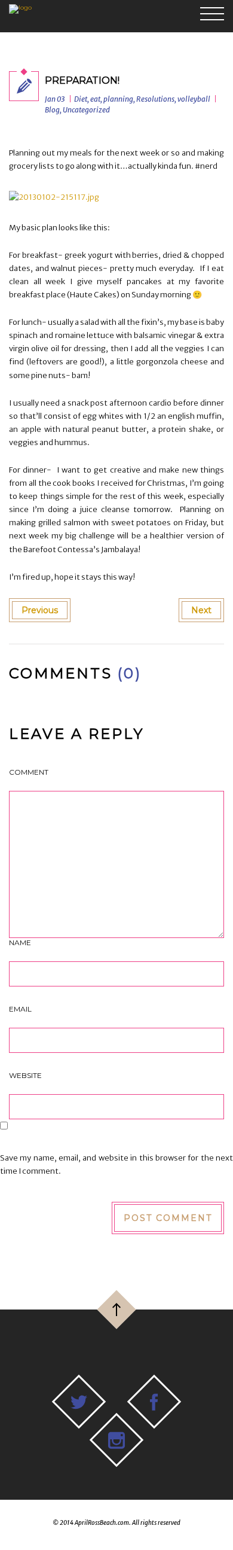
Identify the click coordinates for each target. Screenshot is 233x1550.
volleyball (193, 99)
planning (118, 99)
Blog (52, 109)
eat (95, 99)
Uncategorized (86, 109)
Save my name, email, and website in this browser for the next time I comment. (116, 1164)
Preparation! (82, 80)
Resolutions (155, 99)
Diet (80, 99)
